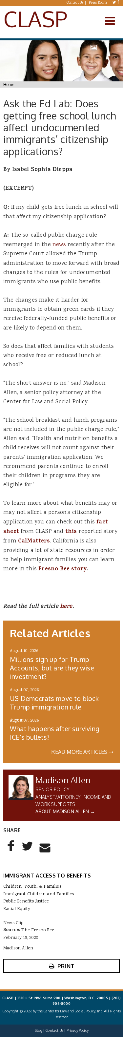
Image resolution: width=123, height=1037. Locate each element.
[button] (11, 851)
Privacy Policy (78, 1030)
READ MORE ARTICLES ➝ (82, 752)
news (58, 245)
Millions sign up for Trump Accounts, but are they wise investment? (52, 668)
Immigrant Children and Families (38, 894)
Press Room (98, 3)
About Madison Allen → (65, 811)
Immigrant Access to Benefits (47, 875)
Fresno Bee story (62, 569)
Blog (38, 1030)
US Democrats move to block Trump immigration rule (54, 702)
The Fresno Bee (37, 930)
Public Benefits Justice (26, 901)
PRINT (65, 966)
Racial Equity (16, 909)
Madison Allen (62, 779)
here (66, 606)
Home (8, 84)
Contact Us (75, 3)
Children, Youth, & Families (32, 886)
